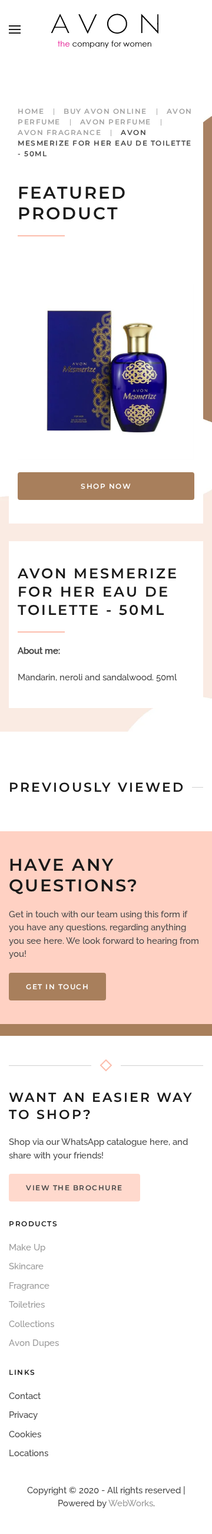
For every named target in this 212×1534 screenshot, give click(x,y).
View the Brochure (74, 1187)
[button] (15, 29)
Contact (25, 1396)
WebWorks (130, 1503)
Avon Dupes (34, 1343)
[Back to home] (106, 29)
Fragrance (29, 1285)
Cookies (25, 1434)
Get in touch (57, 986)
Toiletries (27, 1304)
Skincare (26, 1266)
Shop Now (106, 486)
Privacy (23, 1415)
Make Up (27, 1247)
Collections (31, 1324)
